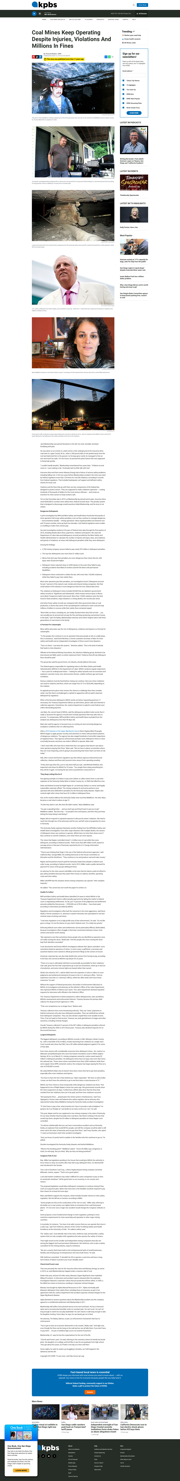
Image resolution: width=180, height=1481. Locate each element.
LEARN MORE (21, 1470)
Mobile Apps (71, 1463)
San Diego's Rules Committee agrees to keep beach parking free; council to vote (134, 295)
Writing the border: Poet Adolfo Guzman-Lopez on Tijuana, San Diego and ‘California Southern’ (132, 161)
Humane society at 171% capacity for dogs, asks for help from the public (134, 261)
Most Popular (126, 235)
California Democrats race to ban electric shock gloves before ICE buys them (133, 1427)
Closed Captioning (99, 1452)
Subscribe (134, 113)
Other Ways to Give (125, 1459)
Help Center (97, 1469)
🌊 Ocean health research (131, 39)
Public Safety (124, 1422)
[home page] (44, 5)
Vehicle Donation (125, 1466)
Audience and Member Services (103, 1449)
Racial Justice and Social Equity (99, 1422)
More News (37, 1401)
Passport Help (98, 1466)
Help (134, 19)
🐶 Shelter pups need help (131, 35)
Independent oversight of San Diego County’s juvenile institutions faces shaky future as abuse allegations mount (105, 1428)
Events (125, 19)
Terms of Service (73, 1476)
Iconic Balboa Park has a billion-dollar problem (132, 277)
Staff (69, 1473)
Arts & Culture (75, 19)
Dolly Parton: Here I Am (129, 227)
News (44, 19)
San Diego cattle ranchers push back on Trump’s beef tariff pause (73, 1427)
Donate (90, 1392)
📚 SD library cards (129, 43)
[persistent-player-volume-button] (39, 14)
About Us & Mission (74, 1449)
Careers (70, 1456)
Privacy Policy (72, 1469)
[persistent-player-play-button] (34, 13)
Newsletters (71, 1452)
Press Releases (72, 1466)
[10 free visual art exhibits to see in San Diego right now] (46, 1412)
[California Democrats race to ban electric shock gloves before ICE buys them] (134, 1412)
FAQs (95, 1459)
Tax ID (122, 1463)
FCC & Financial (72, 1459)
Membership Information (127, 1456)
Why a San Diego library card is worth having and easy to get (134, 286)
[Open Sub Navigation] (47, 19)
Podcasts (100, 19)
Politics (63, 1422)
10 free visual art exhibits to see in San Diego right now (44, 1425)
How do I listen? (98, 1463)
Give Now (142, 5)
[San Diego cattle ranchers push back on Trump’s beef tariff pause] (75, 1412)
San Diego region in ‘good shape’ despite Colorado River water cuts (133, 269)
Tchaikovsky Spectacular (129, 195)
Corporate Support (125, 1449)
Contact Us (97, 1456)
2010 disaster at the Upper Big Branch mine (62, 731)
